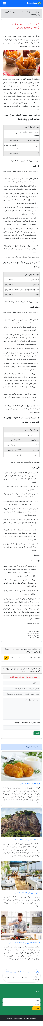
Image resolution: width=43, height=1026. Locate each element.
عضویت (36, 1008)
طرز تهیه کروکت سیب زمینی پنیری (30, 783)
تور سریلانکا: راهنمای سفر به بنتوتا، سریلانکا (27, 840)
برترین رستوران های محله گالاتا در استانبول (27, 893)
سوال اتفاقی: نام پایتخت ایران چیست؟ (26, 722)
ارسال (37, 733)
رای (6, 657)
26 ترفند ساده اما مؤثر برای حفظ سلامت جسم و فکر (25, 943)
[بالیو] (34, 3)
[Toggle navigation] (4, 3)
